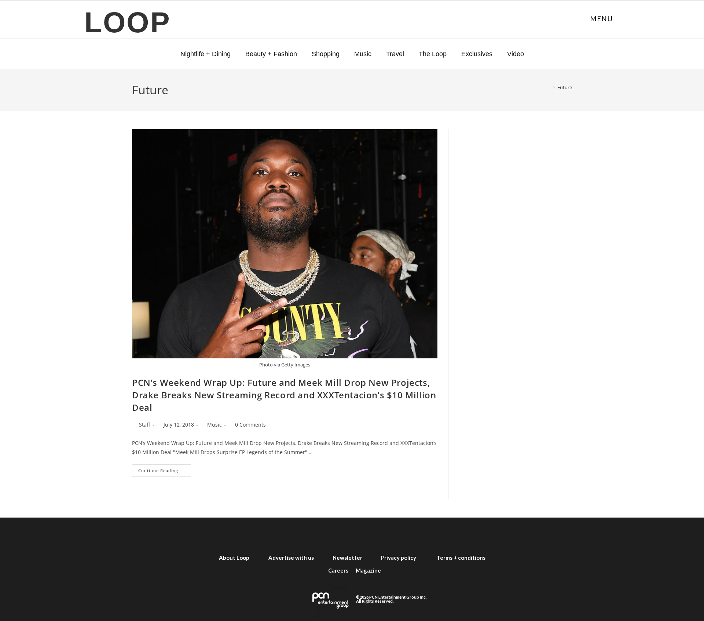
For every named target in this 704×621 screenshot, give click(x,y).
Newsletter (347, 557)
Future (564, 87)
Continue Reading (164, 468)
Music (362, 54)
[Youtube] (365, 534)
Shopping (326, 54)
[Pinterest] (418, 534)
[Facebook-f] (286, 534)
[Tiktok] (391, 534)
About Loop (234, 557)
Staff (144, 424)
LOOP (127, 22)
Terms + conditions (461, 557)
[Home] (548, 87)
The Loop (433, 54)
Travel (395, 54)
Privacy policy (398, 557)
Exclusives (476, 54)
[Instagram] (339, 534)
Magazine (368, 570)
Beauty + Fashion (271, 54)
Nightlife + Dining (205, 54)
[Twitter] (312, 534)
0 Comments (250, 424)
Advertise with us (291, 557)
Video (515, 54)
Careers (338, 570)
